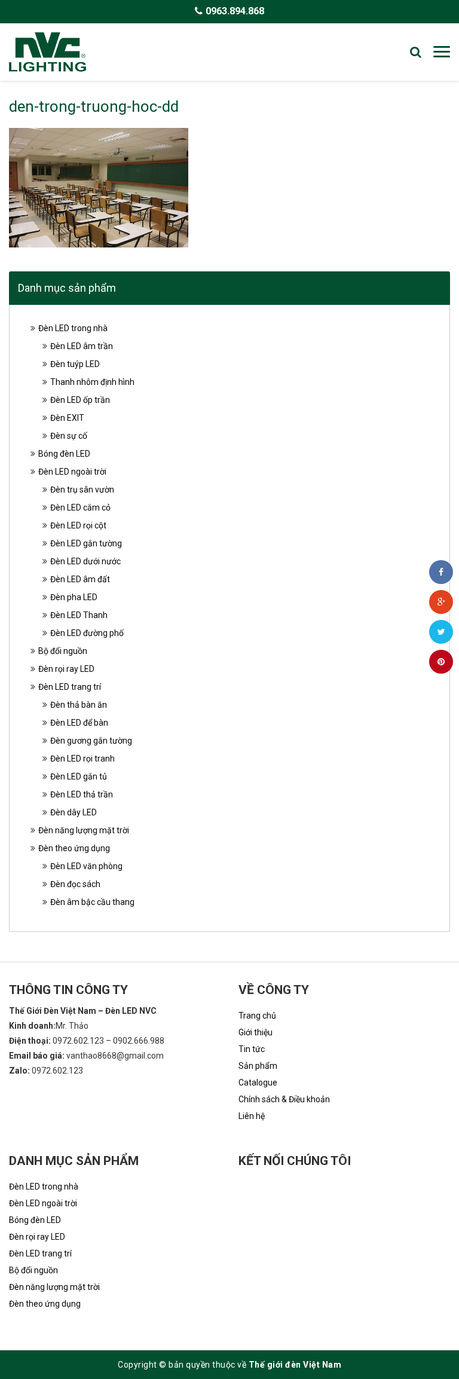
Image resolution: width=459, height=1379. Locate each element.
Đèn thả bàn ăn (78, 705)
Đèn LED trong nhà (73, 328)
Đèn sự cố (68, 436)
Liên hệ (251, 1116)
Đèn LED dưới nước (85, 561)
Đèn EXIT (67, 418)
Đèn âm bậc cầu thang (92, 902)
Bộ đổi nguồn (62, 651)
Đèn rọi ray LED (66, 669)
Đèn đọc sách (75, 884)
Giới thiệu (255, 1032)
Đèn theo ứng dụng (74, 848)
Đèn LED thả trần (81, 794)
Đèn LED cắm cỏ (80, 507)
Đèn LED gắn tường (86, 543)
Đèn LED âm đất (80, 579)
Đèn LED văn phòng (86, 866)
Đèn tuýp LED (75, 364)
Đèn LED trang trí (69, 687)
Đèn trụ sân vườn (82, 489)
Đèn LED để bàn (79, 722)
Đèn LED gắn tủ (78, 776)
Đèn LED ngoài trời (72, 471)
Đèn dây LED (73, 812)
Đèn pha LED (73, 597)
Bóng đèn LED (64, 453)
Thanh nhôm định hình (92, 382)
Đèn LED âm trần (81, 346)
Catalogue (257, 1082)
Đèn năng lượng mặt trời (83, 830)
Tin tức (251, 1049)
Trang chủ (257, 1015)
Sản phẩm (257, 1066)
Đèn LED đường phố (87, 633)
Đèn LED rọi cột (78, 525)
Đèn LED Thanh (79, 615)
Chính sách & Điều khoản (284, 1099)
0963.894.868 (235, 11)
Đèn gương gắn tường (91, 740)
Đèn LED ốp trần (80, 400)
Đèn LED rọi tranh (82, 758)
